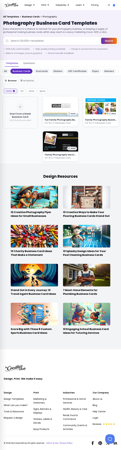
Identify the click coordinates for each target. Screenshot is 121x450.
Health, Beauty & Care (75, 409)
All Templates (11, 16)
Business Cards (31, 16)
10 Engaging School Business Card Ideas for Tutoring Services (86, 331)
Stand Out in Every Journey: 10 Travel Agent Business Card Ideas (33, 292)
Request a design (13, 417)
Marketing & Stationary (40, 400)
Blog (95, 405)
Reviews (97, 424)
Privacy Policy (66, 443)
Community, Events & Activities (75, 427)
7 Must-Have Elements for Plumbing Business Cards (80, 292)
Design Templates (14, 399)
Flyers (95, 71)
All (5, 71)
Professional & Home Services (74, 400)
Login (95, 417)
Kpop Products (41, 429)
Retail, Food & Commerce (70, 417)
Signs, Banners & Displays (42, 410)
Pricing (94, 5)
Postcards (42, 71)
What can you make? (16, 405)
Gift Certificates (77, 71)
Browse (12, 80)
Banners (109, 71)
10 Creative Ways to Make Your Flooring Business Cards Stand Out (86, 214)
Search (109, 40)
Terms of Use (52, 443)
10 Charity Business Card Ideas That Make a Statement (31, 253)
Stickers (57, 71)
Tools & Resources (14, 411)
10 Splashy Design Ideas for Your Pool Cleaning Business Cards (84, 253)
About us (97, 399)
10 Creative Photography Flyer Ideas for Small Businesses (31, 214)
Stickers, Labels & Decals (42, 420)
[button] (72, 113)
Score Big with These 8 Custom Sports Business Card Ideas (31, 331)
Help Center (99, 411)
